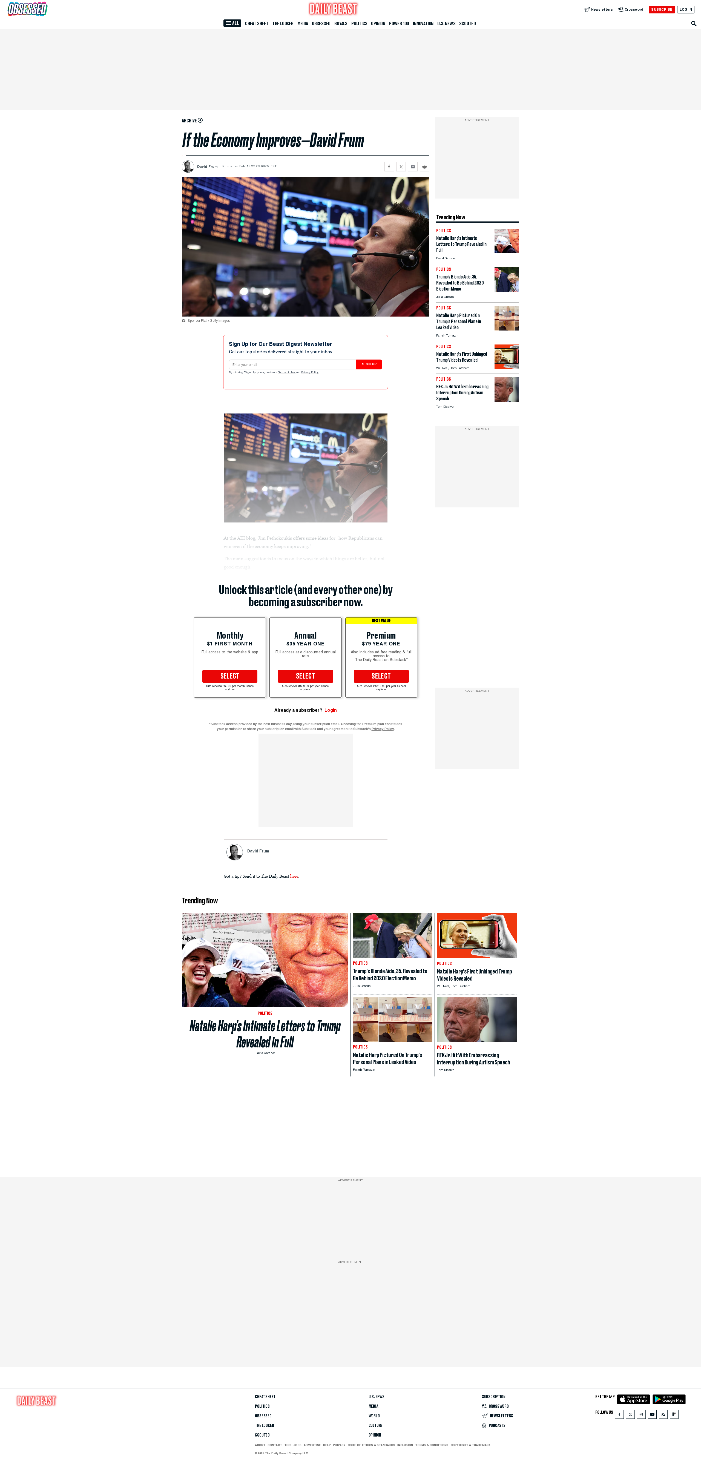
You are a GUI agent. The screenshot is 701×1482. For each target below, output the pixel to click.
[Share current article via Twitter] (401, 166)
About (260, 1445)
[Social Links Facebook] (619, 1415)
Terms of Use (287, 372)
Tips (287, 1445)
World (374, 1416)
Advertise (312, 1445)
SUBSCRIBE (661, 9)
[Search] (694, 23)
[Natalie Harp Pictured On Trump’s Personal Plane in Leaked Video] (507, 329)
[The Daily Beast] (334, 9)
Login (330, 710)
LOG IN (686, 9)
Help (327, 1445)
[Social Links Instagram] (641, 1415)
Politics (359, 23)
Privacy (339, 1445)
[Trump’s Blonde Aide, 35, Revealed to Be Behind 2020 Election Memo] (507, 290)
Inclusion (405, 1445)
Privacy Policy (310, 372)
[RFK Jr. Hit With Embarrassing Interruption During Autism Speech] (507, 400)
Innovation (423, 23)
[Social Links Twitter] (630, 1415)
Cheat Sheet (257, 23)
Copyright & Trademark (471, 1445)
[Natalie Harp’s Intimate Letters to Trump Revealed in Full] (507, 251)
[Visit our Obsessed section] (45, 9)
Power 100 (399, 23)
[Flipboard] (674, 1415)
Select (230, 676)
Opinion (378, 23)
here (294, 876)
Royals (340, 23)
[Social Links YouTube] (652, 1415)
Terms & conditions (431, 1445)
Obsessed (321, 23)
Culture (376, 1425)
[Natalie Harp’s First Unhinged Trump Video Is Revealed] (507, 367)
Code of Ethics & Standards (371, 1445)
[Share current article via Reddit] (424, 166)
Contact (275, 1445)
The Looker (283, 23)
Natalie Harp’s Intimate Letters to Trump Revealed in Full (265, 1034)
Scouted (467, 23)
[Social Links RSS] (663, 1415)
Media (302, 23)
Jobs (297, 1445)
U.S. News (446, 23)
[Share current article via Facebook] (389, 166)
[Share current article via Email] (413, 166)
